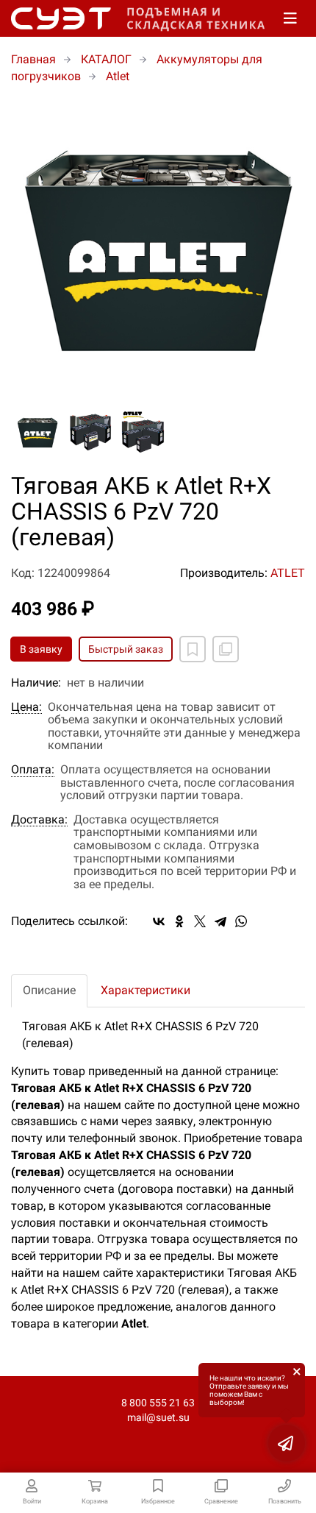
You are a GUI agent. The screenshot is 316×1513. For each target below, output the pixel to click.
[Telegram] (220, 921)
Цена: (26, 707)
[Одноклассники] (179, 921)
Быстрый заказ (125, 649)
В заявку (41, 649)
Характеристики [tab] (145, 990)
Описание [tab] (49, 990)
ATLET (287, 573)
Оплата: (32, 769)
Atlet (117, 76)
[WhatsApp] (241, 921)
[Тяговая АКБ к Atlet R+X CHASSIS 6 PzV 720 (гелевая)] (158, 247)
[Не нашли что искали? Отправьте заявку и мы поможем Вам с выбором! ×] (286, 1443)
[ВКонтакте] (159, 921)
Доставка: (39, 819)
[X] (200, 921)
